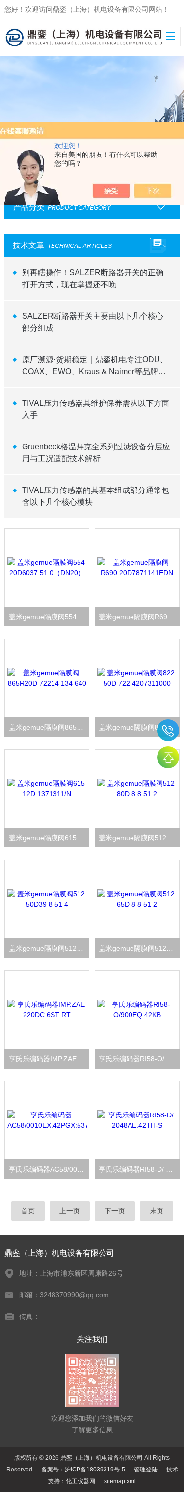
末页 (156, 1211)
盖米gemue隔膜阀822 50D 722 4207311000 (139, 727)
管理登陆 (146, 1469)
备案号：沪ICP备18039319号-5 (83, 1469)
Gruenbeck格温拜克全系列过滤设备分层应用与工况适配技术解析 (96, 453)
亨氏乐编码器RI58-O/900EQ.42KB (139, 1059)
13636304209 (168, 730)
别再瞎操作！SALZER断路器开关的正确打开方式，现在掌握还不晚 (92, 278)
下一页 (115, 1211)
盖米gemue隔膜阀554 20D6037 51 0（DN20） (49, 617)
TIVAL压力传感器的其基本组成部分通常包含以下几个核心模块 (95, 496)
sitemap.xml (120, 1481)
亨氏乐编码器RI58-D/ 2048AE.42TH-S (139, 1169)
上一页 (69, 1211)
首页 (28, 1211)
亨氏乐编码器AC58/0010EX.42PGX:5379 (49, 1169)
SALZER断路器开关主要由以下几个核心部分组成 (92, 322)
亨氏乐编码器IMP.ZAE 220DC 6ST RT (49, 1059)
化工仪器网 (80, 1481)
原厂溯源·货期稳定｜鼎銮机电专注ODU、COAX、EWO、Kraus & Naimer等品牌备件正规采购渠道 (95, 367)
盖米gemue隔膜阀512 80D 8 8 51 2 (139, 838)
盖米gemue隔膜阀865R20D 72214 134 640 (49, 727)
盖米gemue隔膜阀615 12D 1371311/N (49, 838)
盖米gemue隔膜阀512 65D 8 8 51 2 (139, 948)
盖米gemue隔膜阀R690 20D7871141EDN (139, 617)
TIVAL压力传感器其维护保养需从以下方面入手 (95, 409)
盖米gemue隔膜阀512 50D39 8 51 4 (49, 948)
